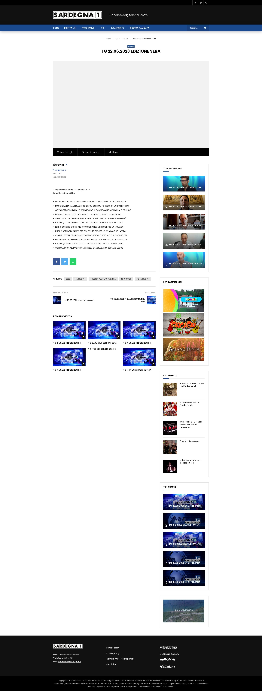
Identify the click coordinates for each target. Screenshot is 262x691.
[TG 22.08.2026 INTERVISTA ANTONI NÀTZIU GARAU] (184, 203)
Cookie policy (112, 653)
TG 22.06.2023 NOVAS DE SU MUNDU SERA (127, 300)
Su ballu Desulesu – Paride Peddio (189, 404)
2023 (68, 279)
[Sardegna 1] (77, 15)
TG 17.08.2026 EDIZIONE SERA (102, 349)
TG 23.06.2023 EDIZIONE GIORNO (79, 300)
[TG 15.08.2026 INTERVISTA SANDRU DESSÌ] (184, 222)
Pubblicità (111, 664)
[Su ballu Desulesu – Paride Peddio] (170, 409)
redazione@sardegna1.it (69, 661)
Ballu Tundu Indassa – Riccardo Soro (191, 461)
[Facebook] (195, 2)
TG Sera (125, 39)
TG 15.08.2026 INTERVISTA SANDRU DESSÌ (190, 225)
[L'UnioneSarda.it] (169, 654)
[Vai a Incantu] (183, 311)
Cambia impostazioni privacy (120, 658)
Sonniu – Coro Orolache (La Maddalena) (192, 384)
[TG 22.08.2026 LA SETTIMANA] (184, 502)
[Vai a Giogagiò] (183, 335)
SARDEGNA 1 (80, 279)
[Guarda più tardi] (206, 2)
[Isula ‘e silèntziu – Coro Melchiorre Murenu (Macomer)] (170, 428)
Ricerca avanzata (139, 28)
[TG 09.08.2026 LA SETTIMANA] (184, 559)
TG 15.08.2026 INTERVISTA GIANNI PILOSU (190, 244)
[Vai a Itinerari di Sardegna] (183, 621)
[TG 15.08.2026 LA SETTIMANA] (184, 540)
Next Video (150, 292)
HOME (56, 28)
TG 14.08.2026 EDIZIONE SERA (137, 370)
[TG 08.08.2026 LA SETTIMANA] (184, 578)
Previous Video (60, 292)
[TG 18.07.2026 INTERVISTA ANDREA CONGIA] (184, 260)
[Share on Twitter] (64, 261)
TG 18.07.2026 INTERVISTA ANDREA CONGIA (192, 263)
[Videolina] (168, 648)
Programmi (88, 28)
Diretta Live (70, 28)
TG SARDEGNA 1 (143, 279)
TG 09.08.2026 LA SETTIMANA (184, 563)
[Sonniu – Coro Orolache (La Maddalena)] (170, 389)
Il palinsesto (117, 28)
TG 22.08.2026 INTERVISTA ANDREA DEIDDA (191, 187)
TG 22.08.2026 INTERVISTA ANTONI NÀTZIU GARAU (195, 206)
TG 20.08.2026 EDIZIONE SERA (102, 343)
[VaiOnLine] (167, 667)
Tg (102, 28)
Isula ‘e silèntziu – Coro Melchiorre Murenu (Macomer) (191, 424)
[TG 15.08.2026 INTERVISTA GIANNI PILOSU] (184, 241)
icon (69, 330)
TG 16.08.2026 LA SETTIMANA (184, 524)
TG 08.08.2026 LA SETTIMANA (184, 582)
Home (108, 39)
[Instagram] (200, 2)
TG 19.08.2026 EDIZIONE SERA (137, 343)
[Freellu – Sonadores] (170, 447)
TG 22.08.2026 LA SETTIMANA (184, 505)
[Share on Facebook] (56, 261)
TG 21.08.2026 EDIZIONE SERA (67, 343)
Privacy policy (112, 647)
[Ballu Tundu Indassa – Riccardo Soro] (170, 466)
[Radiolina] (167, 660)
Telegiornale (59, 170)
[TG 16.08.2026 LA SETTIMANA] (184, 521)
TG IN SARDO (126, 279)
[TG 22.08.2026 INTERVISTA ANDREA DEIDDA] (184, 183)
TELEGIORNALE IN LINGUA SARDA (103, 279)
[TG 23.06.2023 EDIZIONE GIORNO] (57, 300)
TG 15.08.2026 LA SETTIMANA (184, 543)
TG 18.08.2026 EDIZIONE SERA (67, 370)
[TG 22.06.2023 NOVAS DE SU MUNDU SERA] (151, 300)
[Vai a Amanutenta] (183, 360)
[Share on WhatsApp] (73, 261)
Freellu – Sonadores (190, 441)
